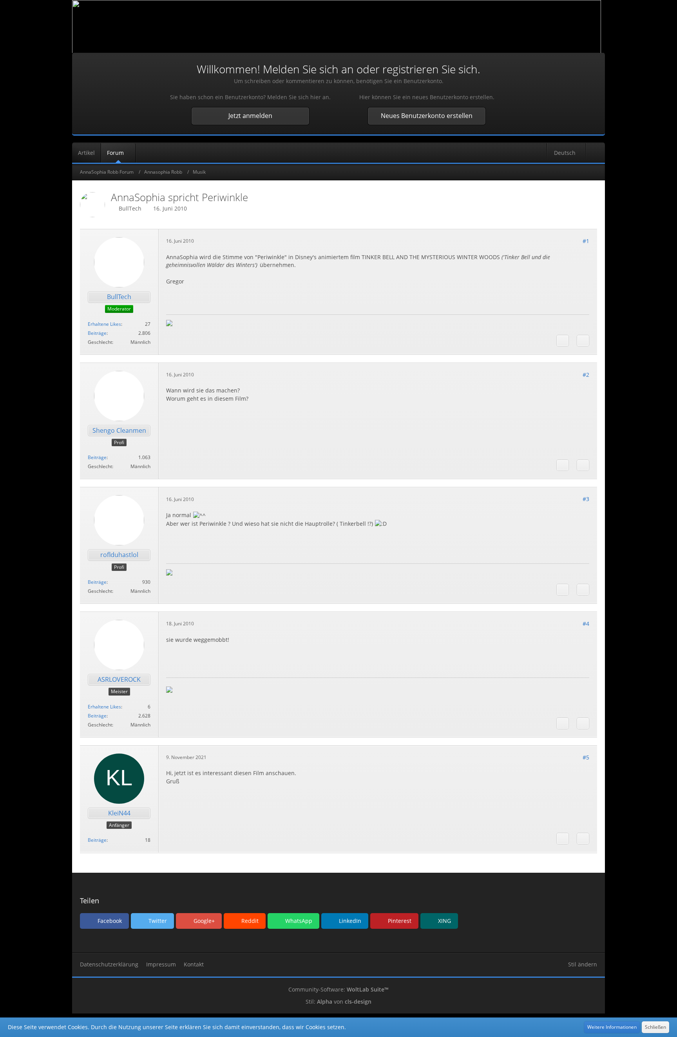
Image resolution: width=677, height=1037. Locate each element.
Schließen (655, 1027)
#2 (586, 374)
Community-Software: (338, 989)
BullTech (130, 208)
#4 (586, 623)
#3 (586, 499)
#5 (586, 757)
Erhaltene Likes (104, 324)
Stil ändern (582, 964)
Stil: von (338, 1001)
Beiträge (97, 333)
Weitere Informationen (612, 1027)
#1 (586, 241)
